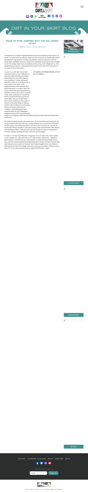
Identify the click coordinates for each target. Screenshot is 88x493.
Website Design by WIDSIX (53, 489)
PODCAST (22, 459)
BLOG (67, 459)
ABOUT (50, 459)
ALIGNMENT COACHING (37, 459)
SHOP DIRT (59, 459)
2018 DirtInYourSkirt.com (34, 489)
